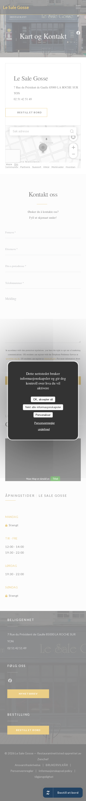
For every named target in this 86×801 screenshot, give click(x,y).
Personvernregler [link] (44, 423)
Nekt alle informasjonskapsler (43, 407)
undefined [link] (44, 429)
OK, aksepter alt (43, 399)
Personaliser (43, 414)
